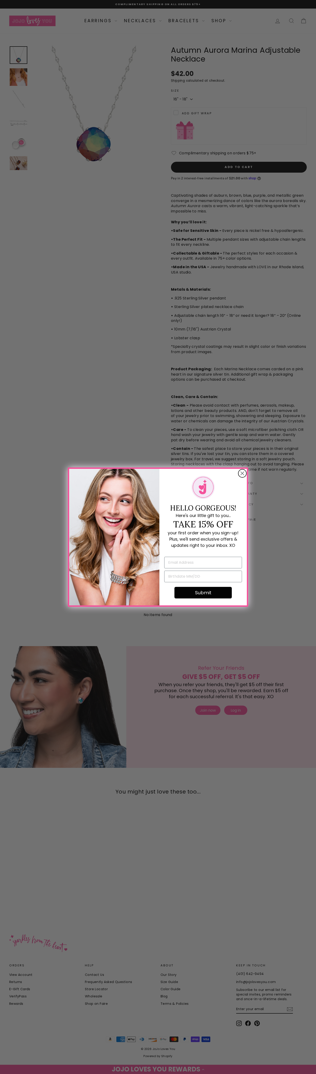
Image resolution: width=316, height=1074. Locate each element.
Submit (203, 592)
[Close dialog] (242, 473)
